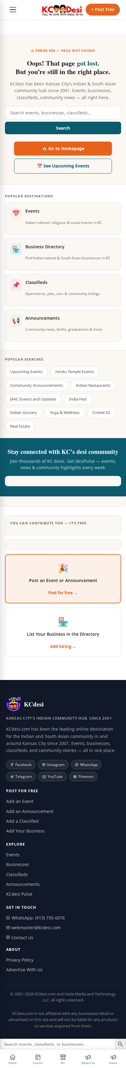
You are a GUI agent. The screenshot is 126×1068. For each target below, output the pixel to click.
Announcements (23, 884)
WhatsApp (89, 764)
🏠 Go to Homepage (63, 148)
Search (63, 128)
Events (13, 855)
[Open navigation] (13, 9)
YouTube (55, 776)
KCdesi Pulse (19, 894)
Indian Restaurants (93, 385)
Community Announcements (36, 385)
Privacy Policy (19, 960)
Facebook (23, 764)
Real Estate (20, 426)
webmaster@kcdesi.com (35, 927)
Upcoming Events (26, 371)
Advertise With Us (24, 970)
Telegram (23, 776)
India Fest (78, 399)
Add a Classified (22, 821)
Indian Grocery (23, 412)
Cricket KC (101, 412)
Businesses (17, 864)
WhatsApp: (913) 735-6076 (37, 918)
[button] (117, 8)
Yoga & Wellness (65, 412)
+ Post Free (102, 9)
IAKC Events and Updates (33, 399)
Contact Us (21, 937)
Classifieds (17, 874)
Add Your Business (25, 831)
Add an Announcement (30, 811)
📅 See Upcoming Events (63, 166)
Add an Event (19, 801)
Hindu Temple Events (74, 371)
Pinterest (86, 776)
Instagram (56, 764)
